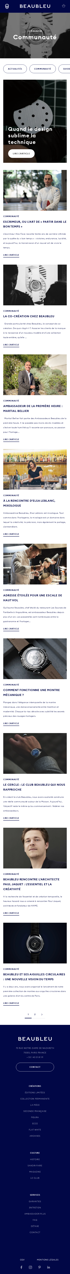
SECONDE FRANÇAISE (35, 1111)
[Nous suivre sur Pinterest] (40, 1267)
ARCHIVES (35, 1136)
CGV (22, 1260)
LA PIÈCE (35, 1105)
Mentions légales (48, 1260)
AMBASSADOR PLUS (35, 1214)
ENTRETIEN (35, 1207)
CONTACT (35, 1067)
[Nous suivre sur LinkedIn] (49, 1267)
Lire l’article (21, 153)
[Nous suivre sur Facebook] (21, 1267)
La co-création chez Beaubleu (28, 316)
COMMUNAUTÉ (11, 216)
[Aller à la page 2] (41, 1014)
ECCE (35, 1123)
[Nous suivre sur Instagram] (30, 1267)
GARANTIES (35, 1201)
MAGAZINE (35, 1172)
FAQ (35, 1220)
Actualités (15, 69)
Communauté (42, 69)
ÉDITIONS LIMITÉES (35, 1092)
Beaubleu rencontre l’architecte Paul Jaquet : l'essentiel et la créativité (31, 884)
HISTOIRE (35, 1159)
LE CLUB (34, 1178)
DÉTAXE (35, 1226)
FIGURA (35, 1117)
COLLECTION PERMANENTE (35, 1099)
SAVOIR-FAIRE (35, 1165)
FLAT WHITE (35, 1129)
